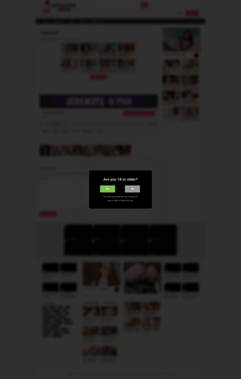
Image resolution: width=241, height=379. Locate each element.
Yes (107, 189)
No (132, 189)
